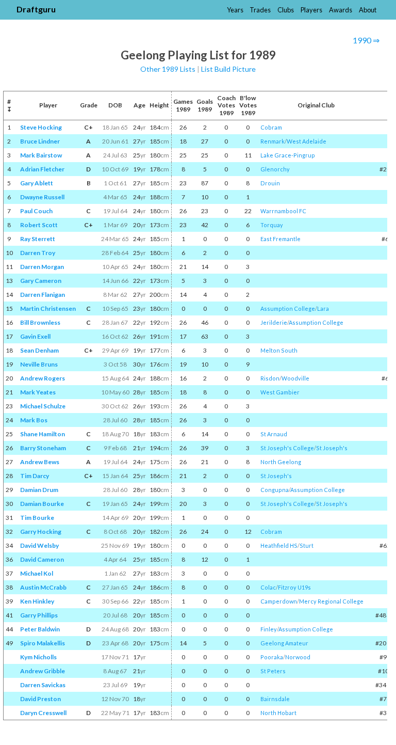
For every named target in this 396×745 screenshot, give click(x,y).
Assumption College (287, 308)
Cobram (271, 127)
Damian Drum (39, 490)
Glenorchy (275, 169)
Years (235, 10)
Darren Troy (37, 253)
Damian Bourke (42, 504)
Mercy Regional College (331, 601)
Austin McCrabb (43, 587)
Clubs (285, 10)
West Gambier (280, 392)
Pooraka (271, 657)
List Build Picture (228, 69)
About (367, 10)
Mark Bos (33, 420)
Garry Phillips (39, 615)
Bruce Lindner (40, 141)
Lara (323, 308)
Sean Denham (39, 350)
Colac (268, 587)
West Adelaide (306, 141)
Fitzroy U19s (294, 587)
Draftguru (36, 9)
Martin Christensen (48, 308)
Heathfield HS (279, 545)
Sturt (307, 545)
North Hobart (278, 712)
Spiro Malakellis (42, 643)
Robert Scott (39, 225)
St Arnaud (273, 434)
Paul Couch (36, 211)
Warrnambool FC (283, 211)
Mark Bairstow (41, 155)
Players (311, 10)
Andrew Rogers (42, 378)
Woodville (295, 378)
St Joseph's (332, 448)
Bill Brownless (40, 322)
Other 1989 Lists (167, 69)
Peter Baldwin (40, 629)
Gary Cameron (40, 280)
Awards (340, 10)
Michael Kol (36, 573)
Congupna (274, 489)
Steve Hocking (41, 127)
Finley (268, 629)
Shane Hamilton (42, 434)
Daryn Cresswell (43, 713)
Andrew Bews (39, 462)
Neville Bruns (39, 364)
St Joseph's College (287, 448)
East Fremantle (280, 238)
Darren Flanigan (42, 294)
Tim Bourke (37, 517)
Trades (260, 10)
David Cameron (42, 559)
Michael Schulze (42, 406)
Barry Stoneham (43, 448)
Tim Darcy (34, 476)
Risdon (269, 378)
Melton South (279, 350)
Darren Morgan (42, 267)
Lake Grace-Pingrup (287, 155)
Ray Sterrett (37, 239)
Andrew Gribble (42, 671)
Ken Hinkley (37, 601)
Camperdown (278, 601)
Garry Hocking (40, 531)
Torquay (271, 224)
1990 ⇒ (366, 40)
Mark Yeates (38, 392)
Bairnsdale (275, 698)
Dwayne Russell (42, 197)
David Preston (40, 699)
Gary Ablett (36, 183)
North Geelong (280, 461)
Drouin (270, 183)
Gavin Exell (35, 336)
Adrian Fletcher (42, 169)
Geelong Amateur (284, 643)
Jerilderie (273, 322)
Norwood (297, 657)
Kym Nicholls (38, 657)
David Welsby (39, 545)
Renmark (272, 141)
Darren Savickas (42, 685)
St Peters (273, 671)
